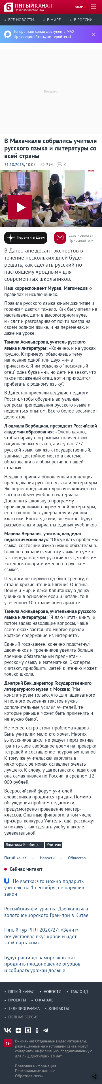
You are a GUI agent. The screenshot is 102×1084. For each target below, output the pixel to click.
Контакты (59, 1008)
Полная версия (23, 1017)
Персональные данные (35, 1070)
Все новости (21, 19)
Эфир (78, 7)
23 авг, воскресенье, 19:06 (30, 10)
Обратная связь (29, 1075)
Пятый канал (21, 991)
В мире (54, 19)
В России (83, 19)
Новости (52, 991)
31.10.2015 (14, 164)
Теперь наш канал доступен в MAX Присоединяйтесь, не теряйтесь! (44, 34)
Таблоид (79, 991)
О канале (44, 1000)
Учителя (54, 844)
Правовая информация (35, 1065)
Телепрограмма (24, 1008)
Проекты (17, 1000)
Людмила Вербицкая (24, 844)
